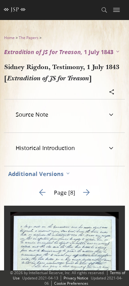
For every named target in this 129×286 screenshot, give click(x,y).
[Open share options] (112, 92)
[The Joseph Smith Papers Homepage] (15, 10)
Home (9, 37)
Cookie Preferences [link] (71, 283)
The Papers (29, 37)
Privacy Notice (76, 278)
